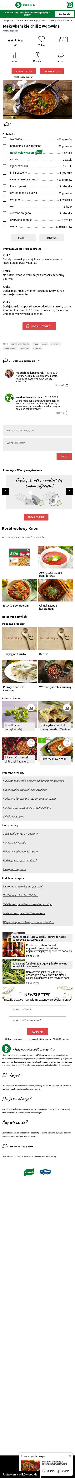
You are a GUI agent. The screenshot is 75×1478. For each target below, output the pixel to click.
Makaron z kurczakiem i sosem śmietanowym (29, 798)
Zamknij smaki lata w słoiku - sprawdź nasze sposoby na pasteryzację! (39, 938)
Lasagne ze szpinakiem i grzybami (22, 886)
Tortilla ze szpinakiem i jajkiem (20, 895)
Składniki (21, 20)
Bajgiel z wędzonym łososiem (20, 851)
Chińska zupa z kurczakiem (48, 607)
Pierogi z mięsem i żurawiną (14, 688)
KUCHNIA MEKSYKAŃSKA (20, 344)
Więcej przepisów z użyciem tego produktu (23, 537)
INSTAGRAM (37, 348)
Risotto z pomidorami (16, 605)
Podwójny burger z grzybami (19, 860)
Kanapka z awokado (14, 842)
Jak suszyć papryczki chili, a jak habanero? (17, 759)
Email (21, 237)
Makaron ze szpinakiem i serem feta (24, 913)
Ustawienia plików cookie (20, 1474)
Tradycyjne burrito (14, 654)
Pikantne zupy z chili (53, 758)
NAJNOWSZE (24, 348)
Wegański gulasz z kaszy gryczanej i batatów (28, 922)
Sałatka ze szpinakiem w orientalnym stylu (27, 904)
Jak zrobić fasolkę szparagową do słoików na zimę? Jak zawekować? (40, 965)
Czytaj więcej (32, 956)
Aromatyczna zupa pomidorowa (50, 574)
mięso (35, 344)
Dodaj (64, 456)
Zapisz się (37, 1032)
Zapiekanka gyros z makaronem (21, 833)
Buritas (43, 654)
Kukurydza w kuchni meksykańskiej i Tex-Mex (55, 727)
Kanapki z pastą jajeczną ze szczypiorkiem (27, 807)
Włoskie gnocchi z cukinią (55, 687)
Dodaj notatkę (40, 326)
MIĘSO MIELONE (10, 348)
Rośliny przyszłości (38, 20)
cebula (44, 344)
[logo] (25, 5)
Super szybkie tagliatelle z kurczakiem (25, 789)
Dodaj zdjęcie (36, 517)
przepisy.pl (13, 31)
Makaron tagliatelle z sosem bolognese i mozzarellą (33, 780)
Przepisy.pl (8, 20)
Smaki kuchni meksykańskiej (13, 727)
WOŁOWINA (55, 344)
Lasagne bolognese (14, 869)
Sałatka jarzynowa (13, 816)
